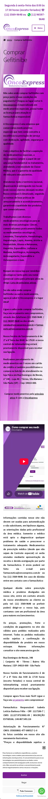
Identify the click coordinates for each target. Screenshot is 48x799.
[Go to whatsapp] (41, 791)
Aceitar (24, 775)
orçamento (18, 699)
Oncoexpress (10, 104)
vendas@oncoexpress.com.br (18, 324)
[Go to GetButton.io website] (41, 796)
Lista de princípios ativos (23, 282)
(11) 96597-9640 (11, 321)
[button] (44, 747)
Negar (24, 782)
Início (9, 40)
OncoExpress (31, 397)
